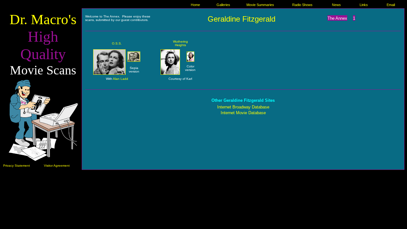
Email (391, 5)
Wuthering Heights (180, 43)
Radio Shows (302, 5)
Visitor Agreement (57, 165)
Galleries (223, 5)
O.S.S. (117, 43)
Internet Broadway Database (243, 107)
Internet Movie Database (243, 112)
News (336, 5)
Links (364, 5)
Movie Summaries (260, 5)
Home (195, 5)
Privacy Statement (16, 165)
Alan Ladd (120, 78)
